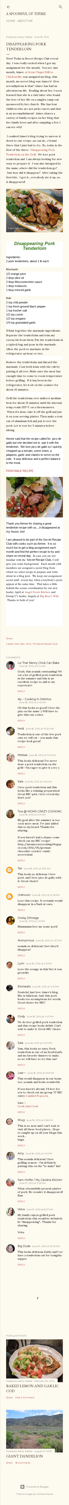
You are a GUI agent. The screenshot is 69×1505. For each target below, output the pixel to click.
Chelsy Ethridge (28, 918)
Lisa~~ (22, 1073)
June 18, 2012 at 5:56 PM (39, 1120)
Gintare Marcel (45, 1494)
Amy (21, 1153)
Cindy (21, 1016)
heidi (21, 728)
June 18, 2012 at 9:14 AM (32, 666)
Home (10, 21)
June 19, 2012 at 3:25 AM (32, 1183)
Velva (21, 1209)
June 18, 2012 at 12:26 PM (46, 895)
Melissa (22, 755)
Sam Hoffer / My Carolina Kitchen (40, 1180)
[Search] (60, 6)
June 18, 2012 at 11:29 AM (38, 781)
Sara (20, 781)
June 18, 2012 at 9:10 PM (38, 1153)
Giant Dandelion (24, 1456)
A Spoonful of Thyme (26, 14)
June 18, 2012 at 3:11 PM (39, 963)
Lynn (21, 963)
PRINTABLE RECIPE (19, 470)
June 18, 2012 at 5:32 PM (40, 1072)
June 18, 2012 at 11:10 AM (42, 755)
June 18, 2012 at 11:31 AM (32, 814)
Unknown (24, 895)
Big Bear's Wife (49, 596)
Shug (21, 1120)
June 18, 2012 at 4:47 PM (40, 1016)
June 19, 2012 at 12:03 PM (46, 1246)
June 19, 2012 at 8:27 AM (39, 1209)
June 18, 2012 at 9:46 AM (32, 702)
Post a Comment (24, 1397)
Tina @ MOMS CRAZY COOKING (40, 811)
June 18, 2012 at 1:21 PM (32, 921)
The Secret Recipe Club (45, 643)
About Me (25, 21)
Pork (28, 643)
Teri (20, 868)
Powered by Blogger (37, 1486)
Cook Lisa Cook (28, 1106)
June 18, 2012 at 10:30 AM (39, 728)
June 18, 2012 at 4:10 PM (45, 986)
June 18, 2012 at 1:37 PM (48, 940)
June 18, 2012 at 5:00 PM (38, 1043)
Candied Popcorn (37, 1096)
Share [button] (9, 638)
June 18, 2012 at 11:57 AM (37, 868)
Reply (21, 691)
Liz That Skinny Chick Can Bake (38, 663)
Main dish (19, 643)
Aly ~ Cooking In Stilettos (34, 699)
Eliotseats (24, 986)
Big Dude (24, 1246)
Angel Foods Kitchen (37, 592)
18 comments (22, 1462)
